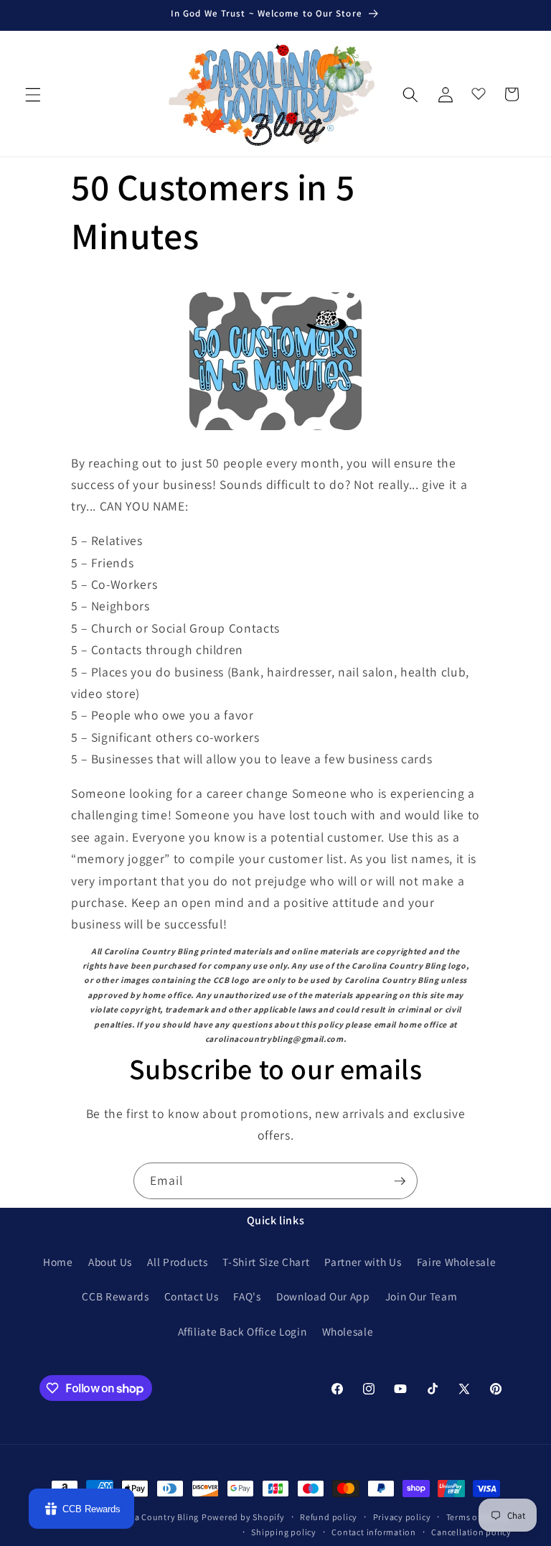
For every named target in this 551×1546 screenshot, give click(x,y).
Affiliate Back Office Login (242, 1331)
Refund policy (328, 1517)
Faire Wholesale (456, 1261)
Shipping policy (283, 1532)
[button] (33, 94)
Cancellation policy (471, 1532)
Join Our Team (421, 1296)
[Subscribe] (399, 1181)
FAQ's (246, 1296)
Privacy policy (402, 1517)
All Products (177, 1261)
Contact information (373, 1532)
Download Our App (323, 1296)
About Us (110, 1261)
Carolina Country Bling (151, 1517)
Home (58, 1261)
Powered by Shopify (243, 1517)
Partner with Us (362, 1261)
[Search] (410, 94)
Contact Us (191, 1296)
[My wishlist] (478, 90)
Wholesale (348, 1331)
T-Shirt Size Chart (265, 1261)
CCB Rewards (115, 1296)
